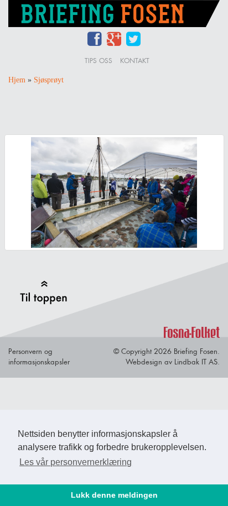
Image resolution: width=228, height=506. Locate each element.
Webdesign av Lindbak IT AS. (173, 362)
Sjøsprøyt (49, 80)
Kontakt (134, 60)
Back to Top (43, 292)
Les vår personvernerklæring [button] (75, 462)
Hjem (16, 80)
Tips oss (98, 60)
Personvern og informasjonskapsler (39, 356)
